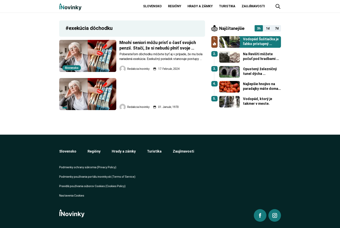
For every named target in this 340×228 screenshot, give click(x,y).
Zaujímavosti (183, 151)
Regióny (94, 151)
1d (268, 28)
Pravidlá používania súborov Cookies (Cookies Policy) (92, 186)
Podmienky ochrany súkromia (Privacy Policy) (87, 167)
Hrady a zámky (124, 151)
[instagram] (274, 215)
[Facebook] (260, 215)
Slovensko (67, 151)
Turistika (154, 151)
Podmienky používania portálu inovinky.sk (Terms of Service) (97, 176)
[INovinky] (70, 6)
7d (277, 28)
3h (259, 28)
